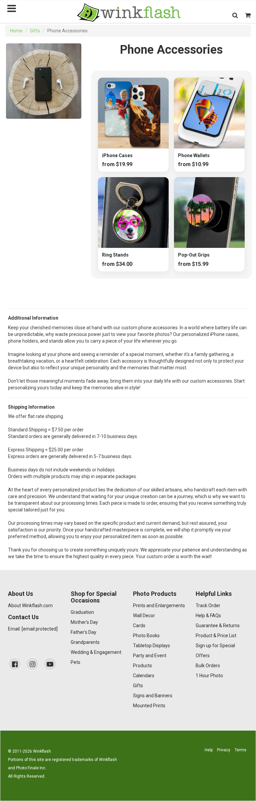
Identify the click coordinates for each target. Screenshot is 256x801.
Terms (240, 750)
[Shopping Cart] (248, 15)
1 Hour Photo (209, 675)
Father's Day (83, 632)
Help (209, 750)
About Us (20, 593)
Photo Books (146, 635)
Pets (75, 662)
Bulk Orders (208, 665)
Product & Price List (216, 635)
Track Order (208, 605)
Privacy (223, 750)
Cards (139, 625)
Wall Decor (144, 615)
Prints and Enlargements (159, 605)
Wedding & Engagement (96, 652)
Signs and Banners (152, 695)
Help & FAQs (208, 615)
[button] (235, 15)
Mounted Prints (149, 705)
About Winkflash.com (30, 605)
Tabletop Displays (151, 645)
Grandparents (85, 642)
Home (16, 30)
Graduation (82, 612)
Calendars (143, 675)
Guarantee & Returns (218, 625)
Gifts (35, 30)
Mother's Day (84, 622)
